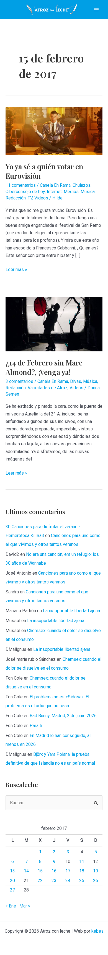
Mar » (24, 906)
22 (40, 880)
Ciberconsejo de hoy (25, 191)
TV (30, 198)
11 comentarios (21, 185)
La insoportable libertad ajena (71, 610)
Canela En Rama (55, 185)
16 (54, 871)
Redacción (16, 198)
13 (12, 871)
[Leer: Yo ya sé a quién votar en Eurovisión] (54, 130)
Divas (75, 381)
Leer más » (16, 270)
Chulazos (82, 185)
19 (95, 871)
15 (40, 871)
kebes (97, 931)
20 (12, 880)
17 (67, 871)
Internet (54, 191)
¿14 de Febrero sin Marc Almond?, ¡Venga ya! (44, 367)
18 (81, 871)
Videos (41, 198)
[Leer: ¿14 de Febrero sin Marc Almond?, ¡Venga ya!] (54, 324)
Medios (71, 191)
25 (81, 880)
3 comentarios (19, 381)
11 (81, 861)
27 (12, 890)
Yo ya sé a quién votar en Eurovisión (44, 171)
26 (95, 880)
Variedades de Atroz (48, 387)
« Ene (11, 906)
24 (67, 880)
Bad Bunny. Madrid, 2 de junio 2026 (63, 715)
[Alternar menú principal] (96, 10)
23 (54, 880)
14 (26, 871)
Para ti (36, 725)
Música (88, 191)
